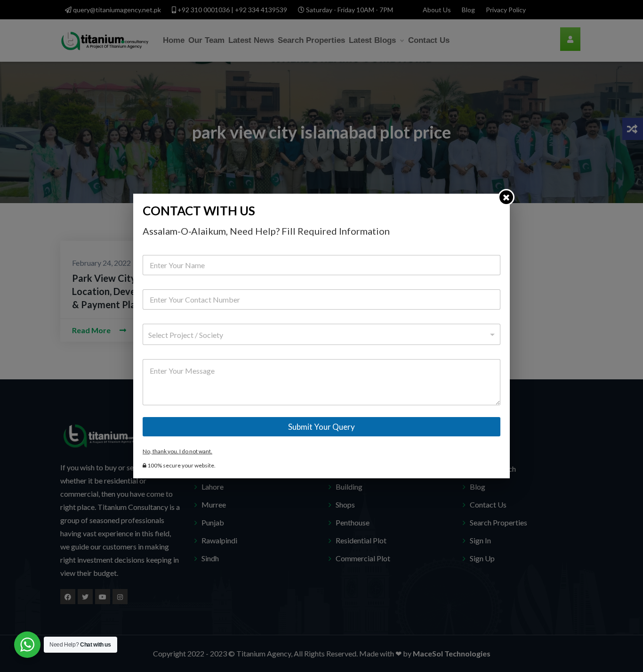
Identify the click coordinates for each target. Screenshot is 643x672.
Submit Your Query (321, 427)
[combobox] (321, 334)
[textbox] (319, 335)
